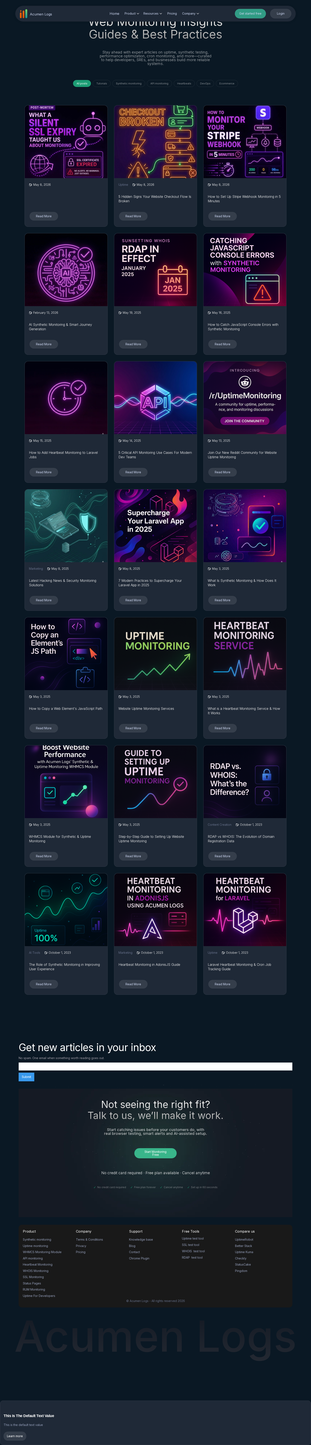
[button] (131, 13)
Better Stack (243, 1246)
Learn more (15, 1436)
